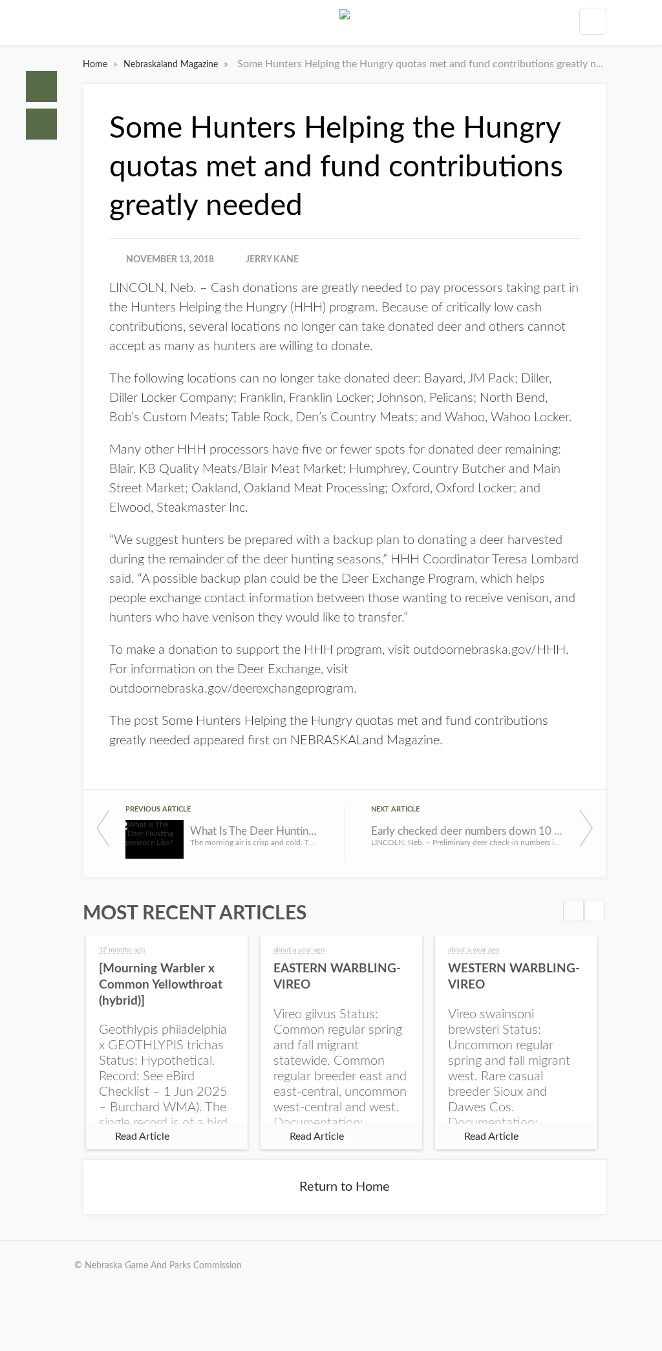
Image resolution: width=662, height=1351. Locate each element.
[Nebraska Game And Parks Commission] (344, 25)
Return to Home (344, 1186)
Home (41, 86)
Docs (41, 124)
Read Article (142, 1136)
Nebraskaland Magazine (171, 64)
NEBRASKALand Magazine (365, 740)
